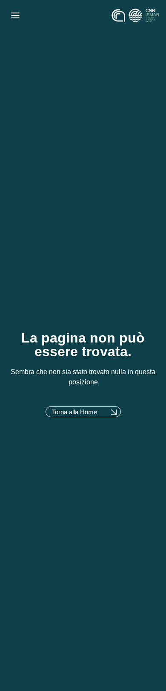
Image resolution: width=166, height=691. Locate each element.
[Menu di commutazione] (15, 15)
